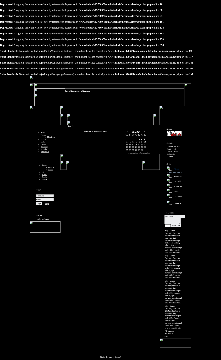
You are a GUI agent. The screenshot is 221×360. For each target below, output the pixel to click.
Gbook (43, 139)
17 (145, 144)
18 (127, 147)
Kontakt (44, 149)
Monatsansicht (144, 153)
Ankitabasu (178, 176)
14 (136, 144)
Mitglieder (51, 137)
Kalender (44, 147)
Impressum (45, 152)
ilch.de (117, 357)
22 (139, 147)
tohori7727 (178, 196)
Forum (43, 135)
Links (43, 142)
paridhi (176, 191)
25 (127, 150)
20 (133, 147)
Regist (47, 204)
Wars (43, 172)
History (44, 179)
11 (127, 144)
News (43, 132)
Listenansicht (133, 153)
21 (136, 147)
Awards (44, 175)
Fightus (51, 167)
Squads (44, 165)
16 (142, 144)
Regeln (44, 177)
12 (130, 144)
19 (130, 147)
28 (136, 150)
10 (145, 141)
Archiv (167, 336)
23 (142, 147)
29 (139, 150)
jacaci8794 (178, 186)
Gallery (43, 144)
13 (133, 144)
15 (139, 144)
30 (142, 150)
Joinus (50, 170)
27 (133, 150)
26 (130, 150)
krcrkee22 (177, 181)
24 (145, 147)
